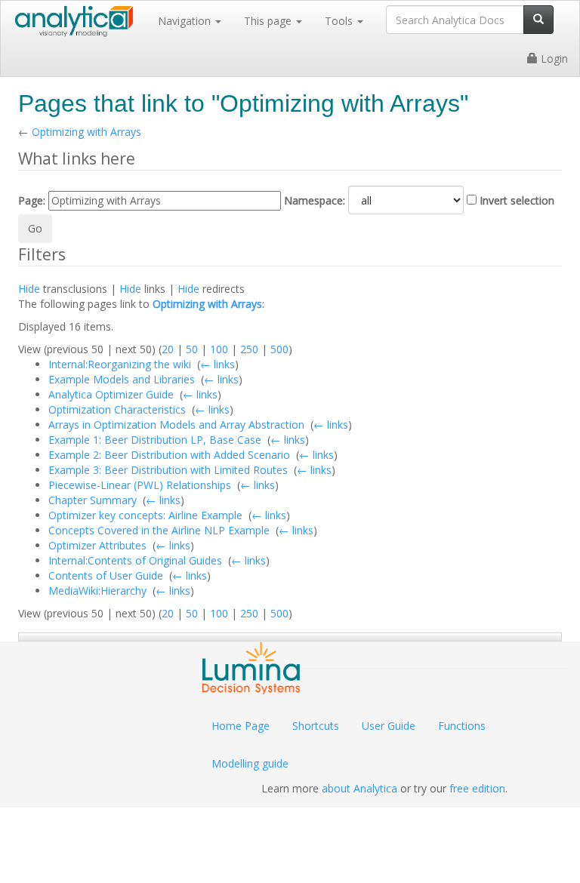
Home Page (240, 725)
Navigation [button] (186, 21)
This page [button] (269, 21)
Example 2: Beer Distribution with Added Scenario (169, 455)
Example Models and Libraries (121, 379)
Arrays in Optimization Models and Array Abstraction (176, 424)
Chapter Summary (92, 500)
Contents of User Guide (105, 575)
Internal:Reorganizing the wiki (119, 364)
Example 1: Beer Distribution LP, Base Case (154, 439)
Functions (462, 725)
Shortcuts (315, 725)
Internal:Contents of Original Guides (135, 560)
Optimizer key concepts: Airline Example (145, 515)
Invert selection (517, 200)
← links (217, 364)
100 (219, 349)
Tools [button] (340, 21)
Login (553, 58)
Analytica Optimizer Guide (111, 394)
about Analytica (359, 788)
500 (279, 349)
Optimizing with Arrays (86, 132)
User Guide (388, 725)
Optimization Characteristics (117, 409)
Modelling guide (249, 763)
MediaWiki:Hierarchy (97, 590)
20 (168, 349)
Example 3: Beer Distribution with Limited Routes (168, 470)
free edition (477, 788)
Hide (29, 289)
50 (192, 349)
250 (249, 349)
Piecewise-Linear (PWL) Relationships (139, 485)
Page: (31, 200)
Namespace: (314, 200)
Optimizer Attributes (97, 545)
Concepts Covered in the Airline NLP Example (159, 530)
